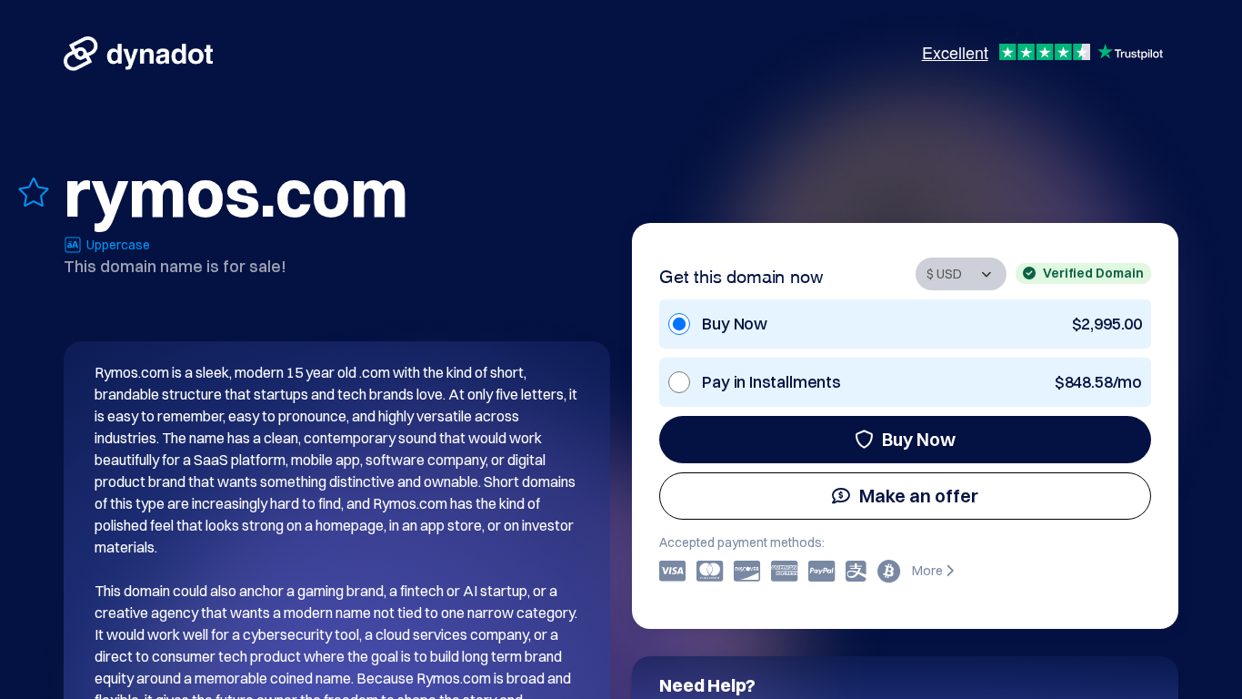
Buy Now (919, 439)
